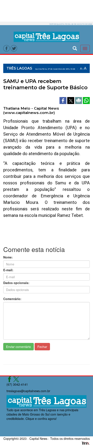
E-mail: (8, 270)
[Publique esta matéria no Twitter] (71, 100)
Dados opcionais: (16, 283)
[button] (75, 47)
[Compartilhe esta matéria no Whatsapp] (86, 100)
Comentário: (12, 299)
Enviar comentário (18, 346)
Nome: (8, 257)
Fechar (42, 346)
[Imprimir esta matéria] (79, 100)
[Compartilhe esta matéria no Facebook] (63, 100)
